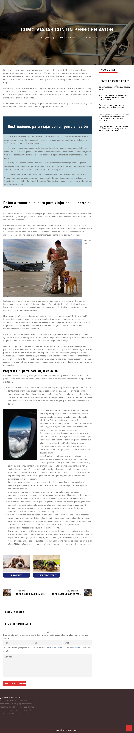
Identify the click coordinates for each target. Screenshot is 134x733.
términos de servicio (78, 648)
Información (91, 38)
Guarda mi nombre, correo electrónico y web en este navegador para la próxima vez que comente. (45, 636)
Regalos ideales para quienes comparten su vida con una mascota (112, 107)
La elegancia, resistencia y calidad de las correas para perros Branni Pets (115, 88)
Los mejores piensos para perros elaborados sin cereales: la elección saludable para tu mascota (114, 117)
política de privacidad (56, 648)
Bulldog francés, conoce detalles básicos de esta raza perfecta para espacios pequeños (114, 128)
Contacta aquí (6, 716)
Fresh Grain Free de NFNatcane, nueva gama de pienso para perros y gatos (114, 97)
